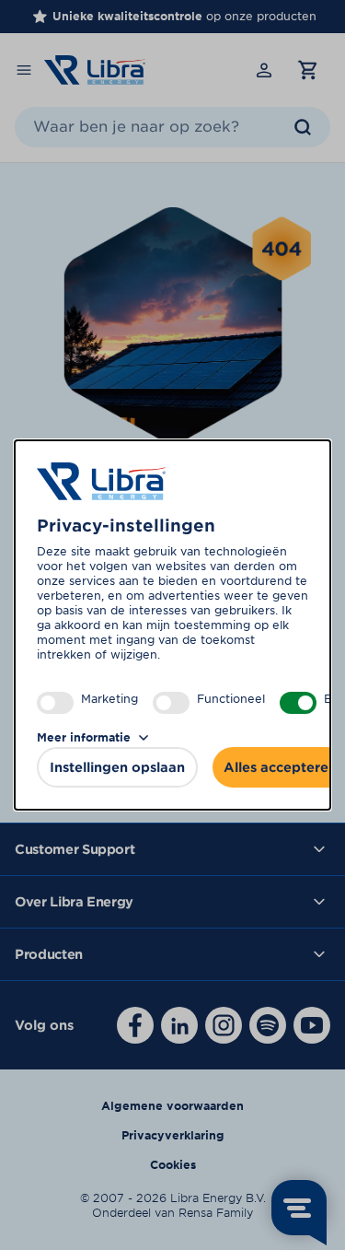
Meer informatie (84, 737)
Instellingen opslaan (117, 767)
